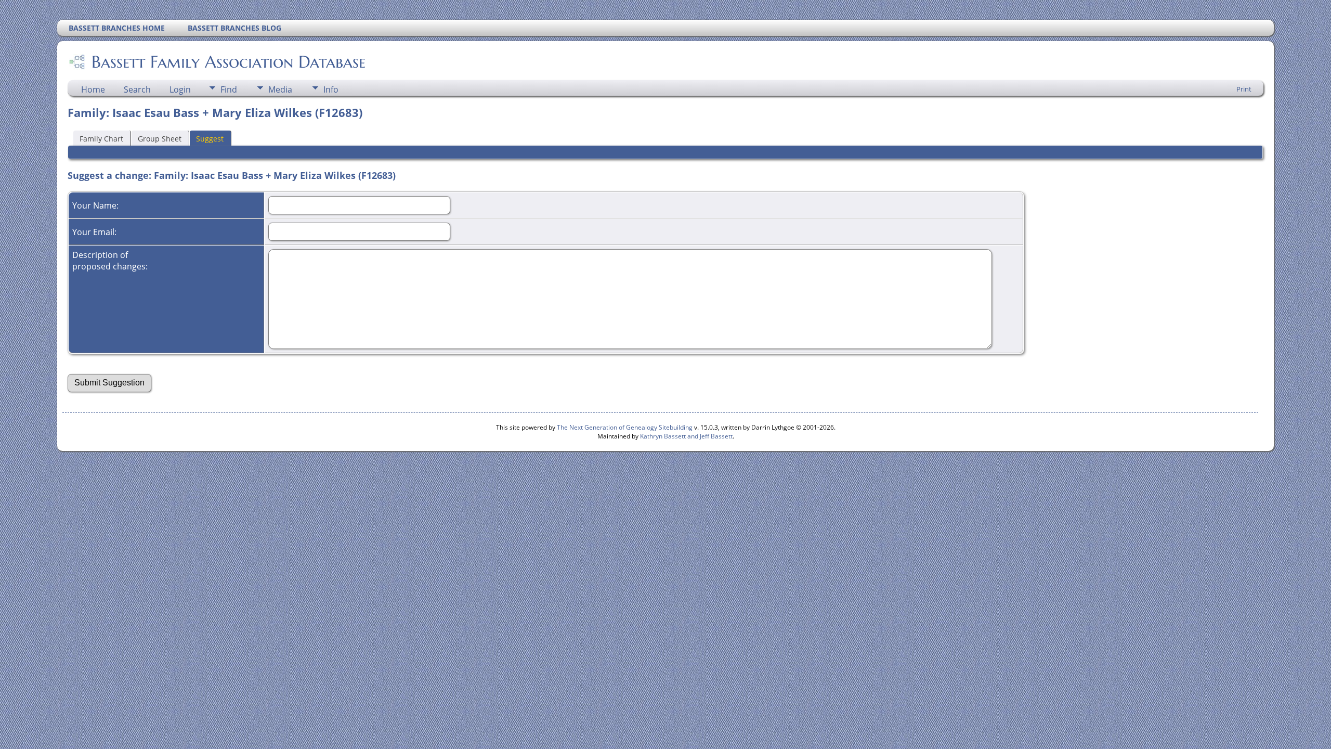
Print (1243, 89)
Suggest (210, 139)
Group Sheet (159, 139)
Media (280, 89)
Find (228, 89)
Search (137, 89)
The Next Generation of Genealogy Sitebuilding (625, 427)
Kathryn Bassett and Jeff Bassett (686, 436)
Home (93, 89)
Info (330, 89)
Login (180, 89)
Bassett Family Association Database (229, 61)
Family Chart (101, 139)
